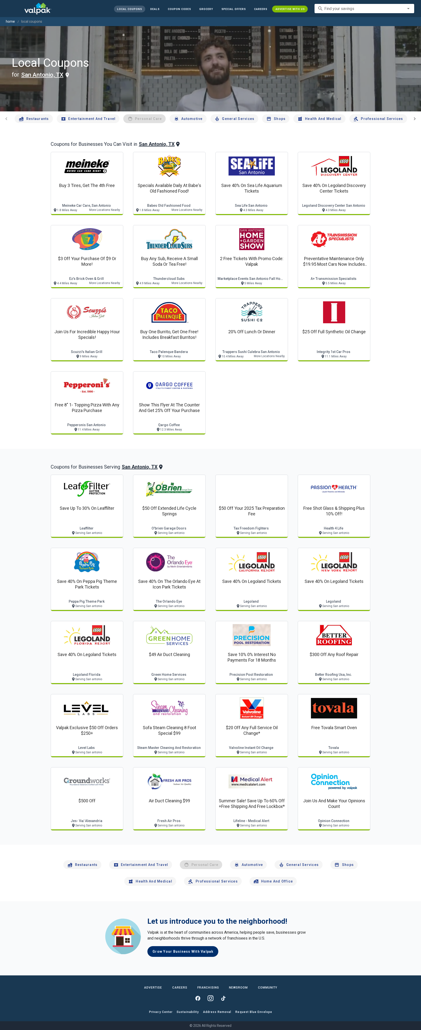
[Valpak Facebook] (197, 998)
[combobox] (364, 8)
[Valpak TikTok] (223, 998)
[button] (233, 9)
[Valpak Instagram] (210, 998)
